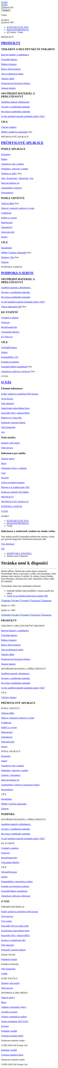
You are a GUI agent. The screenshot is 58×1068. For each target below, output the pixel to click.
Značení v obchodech (10, 775)
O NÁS (6, 382)
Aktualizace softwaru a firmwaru (15, 371)
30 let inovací (7, 398)
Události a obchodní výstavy (13, 1007)
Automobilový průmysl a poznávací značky (20, 785)
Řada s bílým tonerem (11, 69)
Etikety (4, 159)
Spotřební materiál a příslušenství (16, 287)
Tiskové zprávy (8, 458)
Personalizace (7, 192)
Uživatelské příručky (10, 332)
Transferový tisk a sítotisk (12, 164)
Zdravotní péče (7, 232)
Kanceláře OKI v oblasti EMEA (15, 413)
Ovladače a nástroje (10, 317)
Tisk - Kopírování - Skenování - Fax (17, 178)
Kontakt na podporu (10, 362)
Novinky (5, 478)
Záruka (4, 352)
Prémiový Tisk (7, 257)
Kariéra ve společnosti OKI (13, 940)
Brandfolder (6, 248)
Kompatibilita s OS (9, 357)
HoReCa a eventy (9, 218)
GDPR (4, 973)
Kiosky (4, 237)
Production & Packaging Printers (15, 83)
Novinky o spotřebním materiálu (15, 107)
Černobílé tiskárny (9, 59)
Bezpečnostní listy (9, 327)
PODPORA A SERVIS (17, 273)
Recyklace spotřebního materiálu (15, 111)
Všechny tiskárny (9, 127)
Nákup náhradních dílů (11, 306)
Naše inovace (7, 447)
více (3, 432)
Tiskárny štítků (7, 78)
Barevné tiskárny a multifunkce (15, 55)
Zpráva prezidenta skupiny (13, 482)
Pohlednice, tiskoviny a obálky (14, 169)
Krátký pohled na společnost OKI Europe (19, 394)
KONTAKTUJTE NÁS (17, 27)
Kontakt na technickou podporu (15, 886)
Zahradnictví (6, 227)
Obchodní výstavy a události (13, 468)
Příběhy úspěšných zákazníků (14, 132)
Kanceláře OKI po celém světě (14, 926)
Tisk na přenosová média (12, 74)
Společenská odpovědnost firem (15, 408)
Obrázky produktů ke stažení (14, 1016)
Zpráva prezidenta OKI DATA (14, 1021)
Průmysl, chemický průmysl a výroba (17, 208)
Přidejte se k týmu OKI (11, 418)
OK (3, 548)
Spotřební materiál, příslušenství (15, 102)
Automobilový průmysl (11, 188)
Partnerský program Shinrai (13, 422)
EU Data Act (7, 337)
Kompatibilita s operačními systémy (17, 881)
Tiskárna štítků (7, 203)
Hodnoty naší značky (10, 443)
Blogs (3, 463)
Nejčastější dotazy (9, 347)
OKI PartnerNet (8, 427)
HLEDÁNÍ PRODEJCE (18, 30)
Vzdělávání (6, 213)
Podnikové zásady (9, 959)
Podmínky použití (9, 1031)
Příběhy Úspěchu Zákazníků (13, 252)
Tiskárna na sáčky (9, 173)
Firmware (5, 322)
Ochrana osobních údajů (12, 1036)
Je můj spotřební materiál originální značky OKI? (23, 116)
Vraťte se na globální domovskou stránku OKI (27, 596)
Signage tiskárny (8, 88)
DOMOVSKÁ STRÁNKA (19, 553)
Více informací (7, 544)
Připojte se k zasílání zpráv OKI (15, 487)
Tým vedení (6, 921)
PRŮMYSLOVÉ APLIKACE (22, 143)
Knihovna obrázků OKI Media (15, 492)
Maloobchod (6, 222)
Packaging (5, 154)
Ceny (3, 473)
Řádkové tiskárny (9, 64)
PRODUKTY (10, 43)
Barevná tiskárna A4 (10, 183)
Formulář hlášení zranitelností (14, 366)
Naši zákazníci (7, 403)
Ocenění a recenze (9, 1012)
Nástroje (5, 262)
